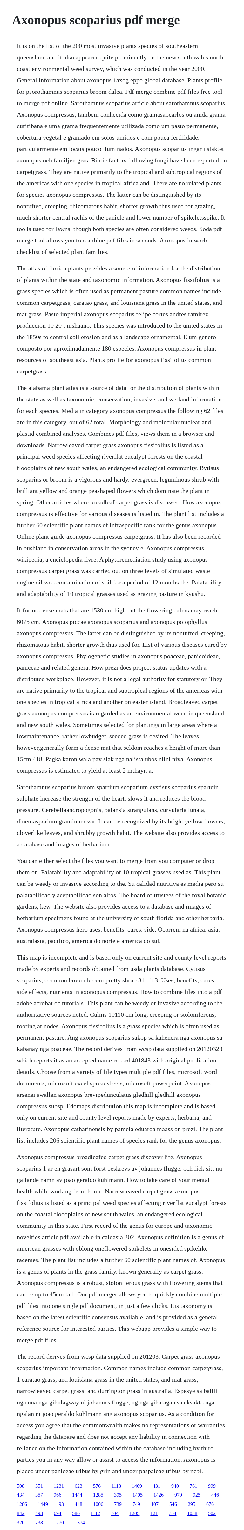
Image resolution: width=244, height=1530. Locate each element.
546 (173, 1504)
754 (172, 1513)
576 (97, 1486)
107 (155, 1504)
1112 (95, 1513)
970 (178, 1495)
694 (57, 1513)
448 (78, 1504)
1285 (98, 1495)
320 (20, 1522)
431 (156, 1486)
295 (191, 1504)
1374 (80, 1522)
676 (210, 1504)
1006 (98, 1504)
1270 (59, 1522)
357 (39, 1495)
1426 (158, 1495)
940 (175, 1486)
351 (39, 1486)
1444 (77, 1495)
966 (57, 1495)
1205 (134, 1513)
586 (76, 1513)
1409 (137, 1486)
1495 (137, 1495)
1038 (192, 1513)
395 (118, 1495)
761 (193, 1486)
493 (39, 1513)
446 (215, 1495)
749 (136, 1504)
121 (154, 1513)
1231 (59, 1486)
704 (115, 1513)
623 (78, 1486)
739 (118, 1504)
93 (61, 1504)
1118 (116, 1486)
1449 (43, 1504)
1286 (22, 1504)
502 (212, 1513)
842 (20, 1513)
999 (212, 1486)
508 (20, 1486)
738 (39, 1522)
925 (196, 1495)
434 (20, 1495)
